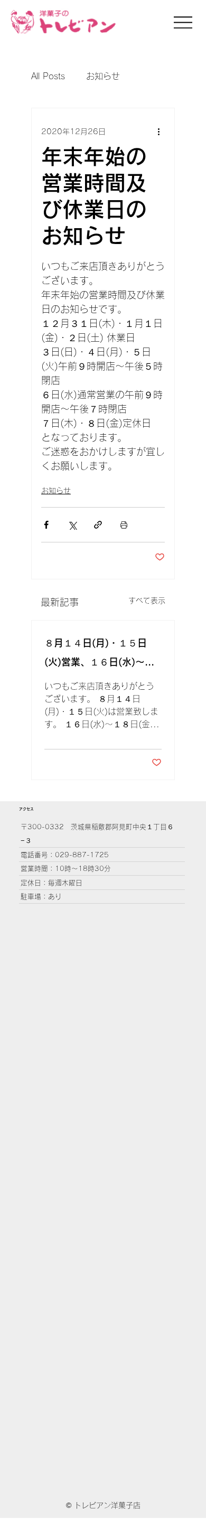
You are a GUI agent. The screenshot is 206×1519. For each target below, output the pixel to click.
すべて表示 (146, 600)
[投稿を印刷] (124, 525)
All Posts (48, 76)
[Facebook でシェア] (46, 525)
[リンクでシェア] (98, 525)
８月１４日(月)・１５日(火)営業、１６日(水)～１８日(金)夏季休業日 (99, 654)
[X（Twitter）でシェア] (72, 525)
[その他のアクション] (158, 131)
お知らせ (103, 76)
